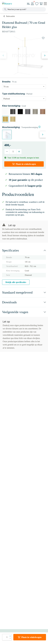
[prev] (3, 55)
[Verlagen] (7, 151)
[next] (45, 55)
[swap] (43, 38)
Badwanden (10, 16)
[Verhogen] (19, 151)
